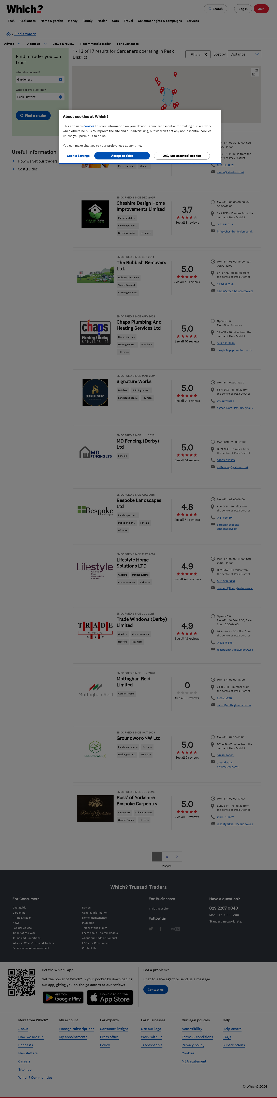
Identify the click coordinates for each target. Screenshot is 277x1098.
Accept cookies (122, 156)
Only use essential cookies (182, 156)
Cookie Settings (78, 156)
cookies (89, 126)
